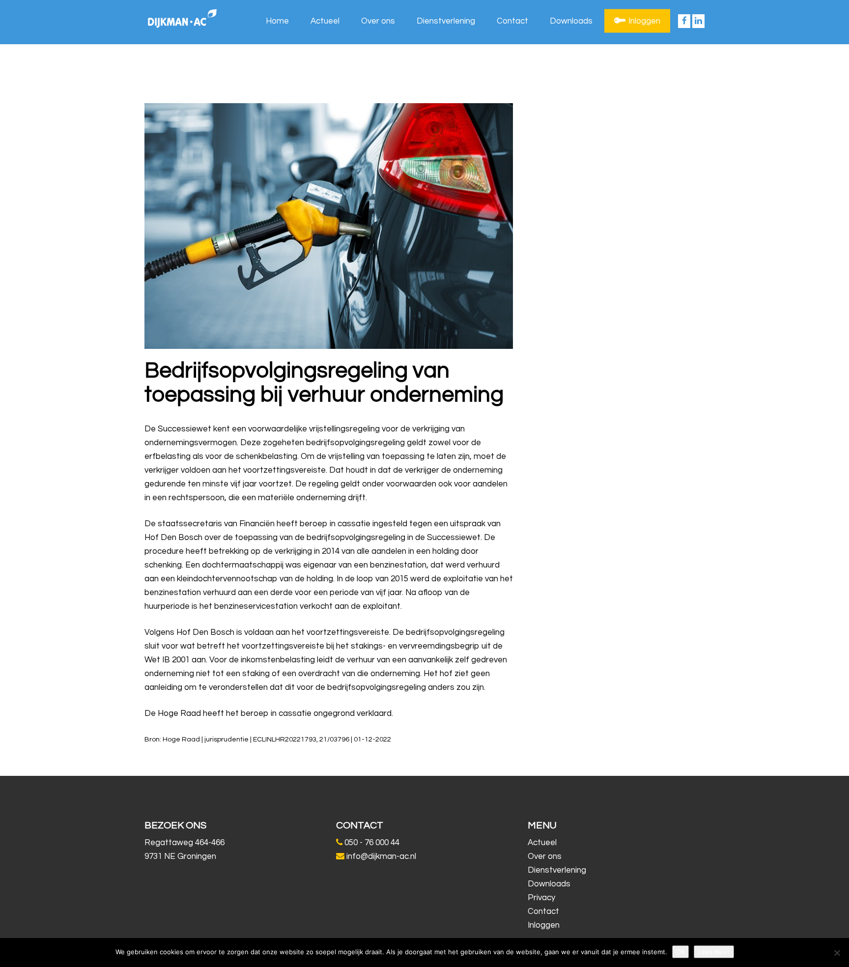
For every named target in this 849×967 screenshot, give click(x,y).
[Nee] (837, 953)
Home (277, 21)
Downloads (571, 21)
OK (680, 952)
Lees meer (714, 952)
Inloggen (644, 21)
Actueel (325, 21)
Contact (512, 21)
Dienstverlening (446, 21)
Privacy (541, 897)
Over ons (378, 21)
